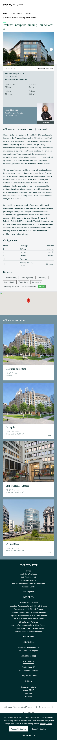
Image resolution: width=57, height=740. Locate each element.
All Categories (28, 591)
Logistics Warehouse (28, 574)
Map (43, 68)
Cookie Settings (28, 735)
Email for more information (14, 113)
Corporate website (28, 686)
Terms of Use (44, 707)
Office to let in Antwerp (28, 621)
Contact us (45, 122)
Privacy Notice (46, 723)
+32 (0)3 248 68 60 (29, 675)
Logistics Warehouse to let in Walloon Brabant (28, 615)
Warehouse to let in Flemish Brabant (28, 609)
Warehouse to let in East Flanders (28, 631)
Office (28, 570)
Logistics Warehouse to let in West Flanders (28, 625)
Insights (28, 693)
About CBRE (28, 690)
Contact (28, 696)
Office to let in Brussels (28, 602)
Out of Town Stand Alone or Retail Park (28, 583)
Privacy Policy (28, 712)
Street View (49, 68)
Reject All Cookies (39, 728)
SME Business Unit (28, 577)
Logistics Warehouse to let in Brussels (28, 618)
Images (40, 68)
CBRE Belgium (28, 707)
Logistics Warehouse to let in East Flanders (28, 612)
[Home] (13, 5)
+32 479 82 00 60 (11, 115)
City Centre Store (28, 580)
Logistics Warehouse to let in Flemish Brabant (28, 605)
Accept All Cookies (18, 728)
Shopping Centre (28, 586)
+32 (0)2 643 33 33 (28, 656)
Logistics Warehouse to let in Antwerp (28, 628)
